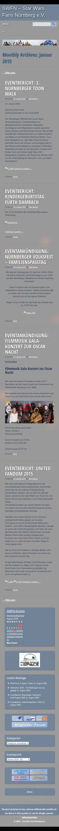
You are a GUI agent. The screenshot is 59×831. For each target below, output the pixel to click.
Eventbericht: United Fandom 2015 (28, 471)
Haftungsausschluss (29, 817)
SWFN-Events (16, 611)
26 (12, 637)
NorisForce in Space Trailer (21, 683)
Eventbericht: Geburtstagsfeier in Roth (26, 702)
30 (21, 637)
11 (10, 631)
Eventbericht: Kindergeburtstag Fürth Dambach (25, 197)
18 (10, 634)
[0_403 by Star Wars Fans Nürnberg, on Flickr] (9, 582)
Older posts (8, 72)
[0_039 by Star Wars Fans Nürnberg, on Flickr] (9, 169)
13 (15, 631)
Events (15, 177)
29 (19, 637)
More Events (12, 642)
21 (17, 634)
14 (17, 631)
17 (8, 634)
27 (15, 637)
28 (17, 637)
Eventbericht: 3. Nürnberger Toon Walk (24, 88)
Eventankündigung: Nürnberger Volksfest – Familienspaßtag (29, 257)
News (15, 321)
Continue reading (23, 169)
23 (21, 634)
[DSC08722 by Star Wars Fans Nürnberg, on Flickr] (11, 222)
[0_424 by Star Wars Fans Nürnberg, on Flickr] (18, 582)
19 (12, 634)
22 (19, 634)
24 (8, 637)
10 (8, 631)
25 (10, 637)
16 (21, 631)
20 (15, 634)
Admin (30, 792)
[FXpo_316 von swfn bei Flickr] (29, 313)
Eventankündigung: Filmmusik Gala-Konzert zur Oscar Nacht (27, 343)
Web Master (33, 99)
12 (12, 631)
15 (19, 631)
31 (8, 640)
